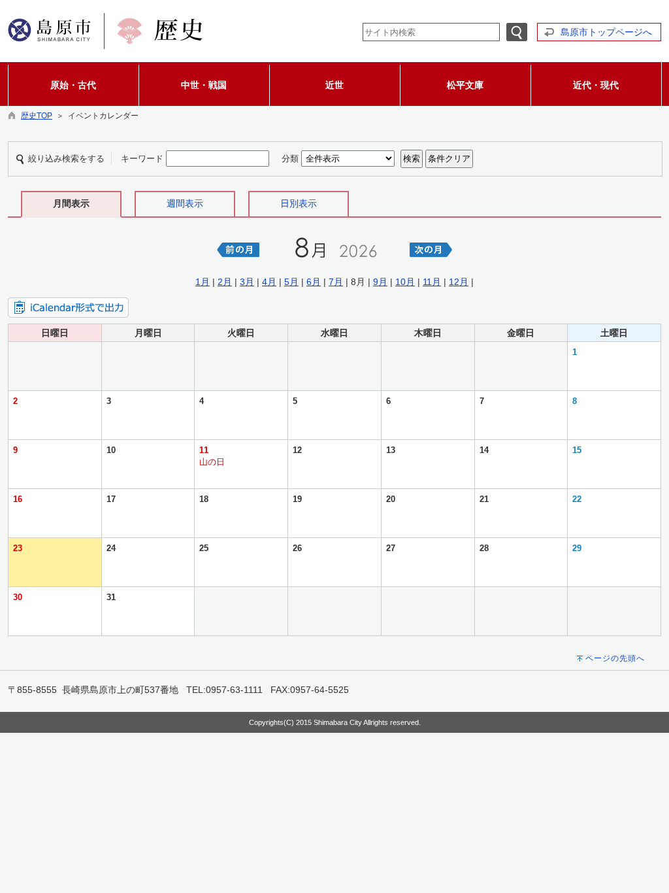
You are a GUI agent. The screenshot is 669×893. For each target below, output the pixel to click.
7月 (336, 282)
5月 (291, 282)
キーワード (142, 158)
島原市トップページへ (606, 32)
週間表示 (185, 203)
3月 (247, 282)
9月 (380, 282)
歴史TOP (36, 115)
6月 (313, 282)
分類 (290, 158)
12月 (458, 282)
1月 (202, 282)
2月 (225, 282)
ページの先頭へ (615, 658)
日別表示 (298, 203)
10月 (405, 282)
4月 (269, 282)
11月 (432, 282)
